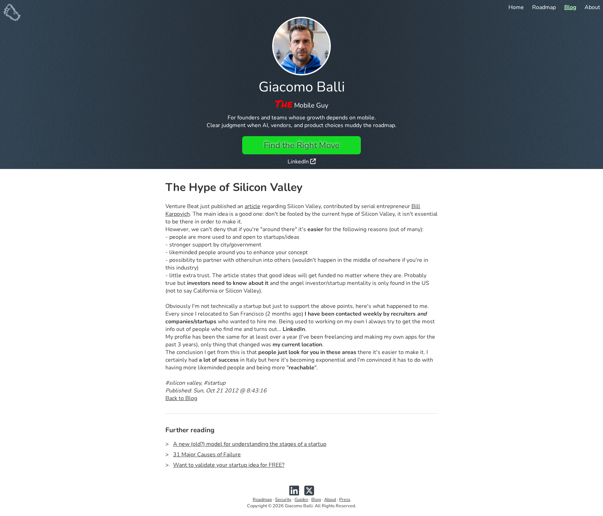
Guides (301, 499)
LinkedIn (299, 161)
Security (283, 499)
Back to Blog (181, 398)
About (592, 7)
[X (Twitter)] (309, 493)
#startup (214, 383)
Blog (570, 7)
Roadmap (544, 7)
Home (516, 7)
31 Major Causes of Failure (207, 454)
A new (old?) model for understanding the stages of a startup (249, 444)
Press (344, 499)
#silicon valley (183, 383)
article (252, 206)
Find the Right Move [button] (302, 145)
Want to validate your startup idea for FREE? (228, 465)
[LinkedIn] (294, 493)
